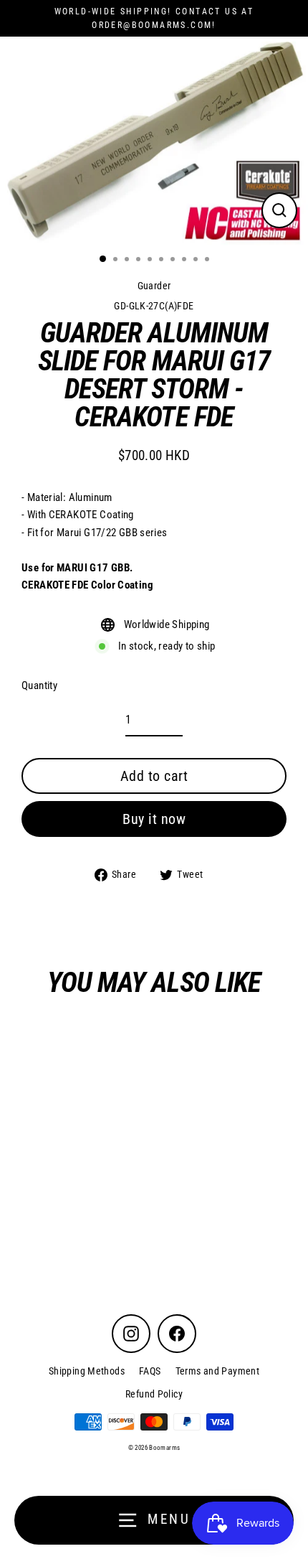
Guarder (154, 285)
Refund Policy (154, 1394)
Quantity (39, 685)
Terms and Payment (217, 1371)
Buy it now (154, 819)
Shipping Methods (87, 1371)
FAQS (150, 1371)
